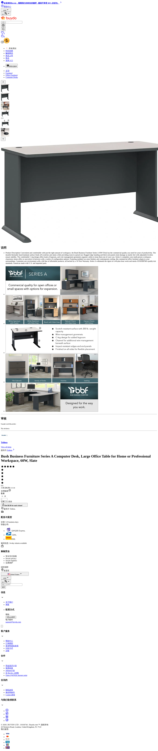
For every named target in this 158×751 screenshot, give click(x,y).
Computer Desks (12, 77)
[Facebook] (7, 721)
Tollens (4, 442)
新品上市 (9, 56)
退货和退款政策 (12, 646)
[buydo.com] (8, 20)
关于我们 (9, 602)
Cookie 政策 (10, 695)
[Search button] (3, 29)
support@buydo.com (13, 622)
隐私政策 (9, 690)
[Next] (3, 139)
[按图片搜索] (3, 25)
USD (4, 10)
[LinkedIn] (7, 717)
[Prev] (3, 82)
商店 (7, 58)
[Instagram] (7, 711)
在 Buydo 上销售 (12, 673)
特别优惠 (9, 51)
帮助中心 (9, 641)
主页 (7, 71)
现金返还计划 (11, 666)
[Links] (2, 626)
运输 (7, 651)
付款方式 (9, 648)
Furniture (9, 73)
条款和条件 (10, 692)
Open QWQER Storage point (16, 675)
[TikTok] (7, 714)
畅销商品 (9, 53)
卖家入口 (9, 61)
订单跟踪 (9, 643)
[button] (2, 497)
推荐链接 (9, 668)
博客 (7, 605)
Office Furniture (11, 75)
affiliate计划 (10, 671)
